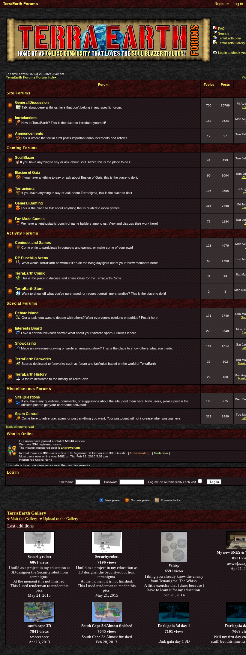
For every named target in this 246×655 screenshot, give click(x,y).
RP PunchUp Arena (31, 258)
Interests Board (28, 328)
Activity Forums (22, 233)
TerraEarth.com (229, 38)
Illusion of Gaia (27, 173)
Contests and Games (33, 243)
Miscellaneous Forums (29, 389)
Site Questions (27, 397)
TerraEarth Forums (20, 4)
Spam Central (26, 414)
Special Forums (22, 303)
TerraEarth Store (29, 289)
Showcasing (25, 343)
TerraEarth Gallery (231, 43)
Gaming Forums (22, 148)
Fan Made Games (30, 219)
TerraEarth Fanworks (33, 359)
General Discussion (32, 102)
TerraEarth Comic (30, 273)
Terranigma (24, 188)
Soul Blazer (24, 157)
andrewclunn (70, 447)
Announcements (29, 133)
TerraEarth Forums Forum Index (31, 77)
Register (221, 4)
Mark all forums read (20, 426)
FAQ (221, 28)
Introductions (26, 118)
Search (223, 33)
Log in (237, 4)
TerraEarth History (31, 374)
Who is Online (20, 434)
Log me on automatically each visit (172, 482)
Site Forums (19, 93)
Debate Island (26, 313)
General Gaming (29, 203)
